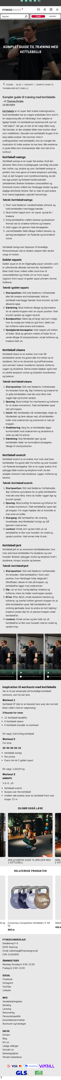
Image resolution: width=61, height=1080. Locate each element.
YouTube (7, 986)
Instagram (8, 982)
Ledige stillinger (10, 1045)
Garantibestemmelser (14, 1019)
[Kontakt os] (38, 9)
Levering (7, 1008)
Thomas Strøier (15, 101)
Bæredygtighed (10, 1053)
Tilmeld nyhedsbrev (12, 1057)
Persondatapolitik (11, 1016)
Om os (6, 1042)
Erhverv (6, 1034)
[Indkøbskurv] (50, 9)
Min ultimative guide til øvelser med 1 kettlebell (29, 861)
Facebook (8, 979)
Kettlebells (8, 111)
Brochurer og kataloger (14, 1023)
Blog (5, 1038)
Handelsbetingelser (12, 1001)
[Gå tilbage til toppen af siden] (1, 1078)
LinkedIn (7, 990)
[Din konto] (45, 9)
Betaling (7, 1005)
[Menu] (55, 9)
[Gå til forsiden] (14, 9)
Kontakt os (8, 1049)
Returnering (9, 1012)
